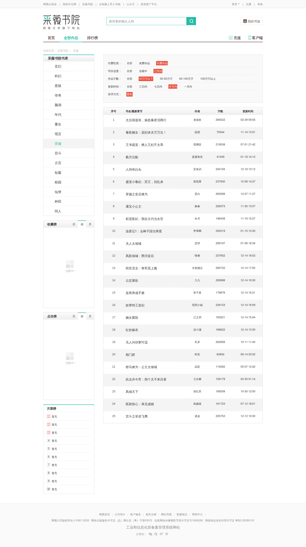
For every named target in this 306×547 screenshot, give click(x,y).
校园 (58, 182)
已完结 (158, 71)
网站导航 (166, 514)
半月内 (173, 86)
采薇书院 (87, 4)
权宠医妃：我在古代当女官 (144, 218)
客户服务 (135, 514)
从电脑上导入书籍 (110, 4)
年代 (58, 114)
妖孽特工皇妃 (135, 305)
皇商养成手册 (135, 292)
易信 (156, 534)
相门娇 (130, 354)
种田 (58, 201)
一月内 (188, 86)
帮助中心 (197, 514)
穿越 (58, 143)
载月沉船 (132, 157)
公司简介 (120, 514)
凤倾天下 (132, 391)
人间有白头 (133, 169)
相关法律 (151, 514)
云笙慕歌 (132, 280)
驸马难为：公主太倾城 (141, 367)
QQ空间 (166, 534)
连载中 (143, 71)
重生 (58, 124)
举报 (260, 4)
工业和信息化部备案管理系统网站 (153, 527)
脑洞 (58, 104)
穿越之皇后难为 (137, 194)
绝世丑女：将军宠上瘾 (141, 268)
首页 (51, 37)
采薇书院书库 (58, 58)
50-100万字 (186, 78)
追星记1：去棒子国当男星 (144, 231)
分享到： (141, 534)
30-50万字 (166, 78)
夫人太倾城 (133, 243)
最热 (129, 94)
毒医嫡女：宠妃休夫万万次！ (146, 132)
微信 (150, 534)
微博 (161, 534)
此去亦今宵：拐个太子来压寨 (146, 379)
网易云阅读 (50, 4)
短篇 (58, 172)
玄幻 (58, 66)
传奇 (58, 95)
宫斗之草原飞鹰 (137, 416)
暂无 (54, 416)
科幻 (58, 75)
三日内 (143, 86)
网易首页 (104, 514)
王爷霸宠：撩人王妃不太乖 (144, 144)
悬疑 (58, 85)
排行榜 (92, 37)
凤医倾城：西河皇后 (140, 255)
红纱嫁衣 (132, 329)
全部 (129, 63)
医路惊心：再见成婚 (140, 404)
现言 (58, 133)
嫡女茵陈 (132, 317)
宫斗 (58, 153)
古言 (58, 162)
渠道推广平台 (149, 4)
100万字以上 (208, 78)
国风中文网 (69, 4)
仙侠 (58, 191)
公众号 (131, 4)
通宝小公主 (133, 206)
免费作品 (144, 63)
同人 (58, 211)
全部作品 (71, 37)
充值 (237, 37)
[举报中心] (275, 520)
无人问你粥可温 (137, 342)
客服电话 (182, 514)
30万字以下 (146, 78)
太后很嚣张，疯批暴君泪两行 (146, 120)
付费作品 (162, 63)
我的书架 (254, 21)
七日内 (158, 86)
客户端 (257, 37)
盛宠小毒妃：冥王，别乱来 (144, 181)
